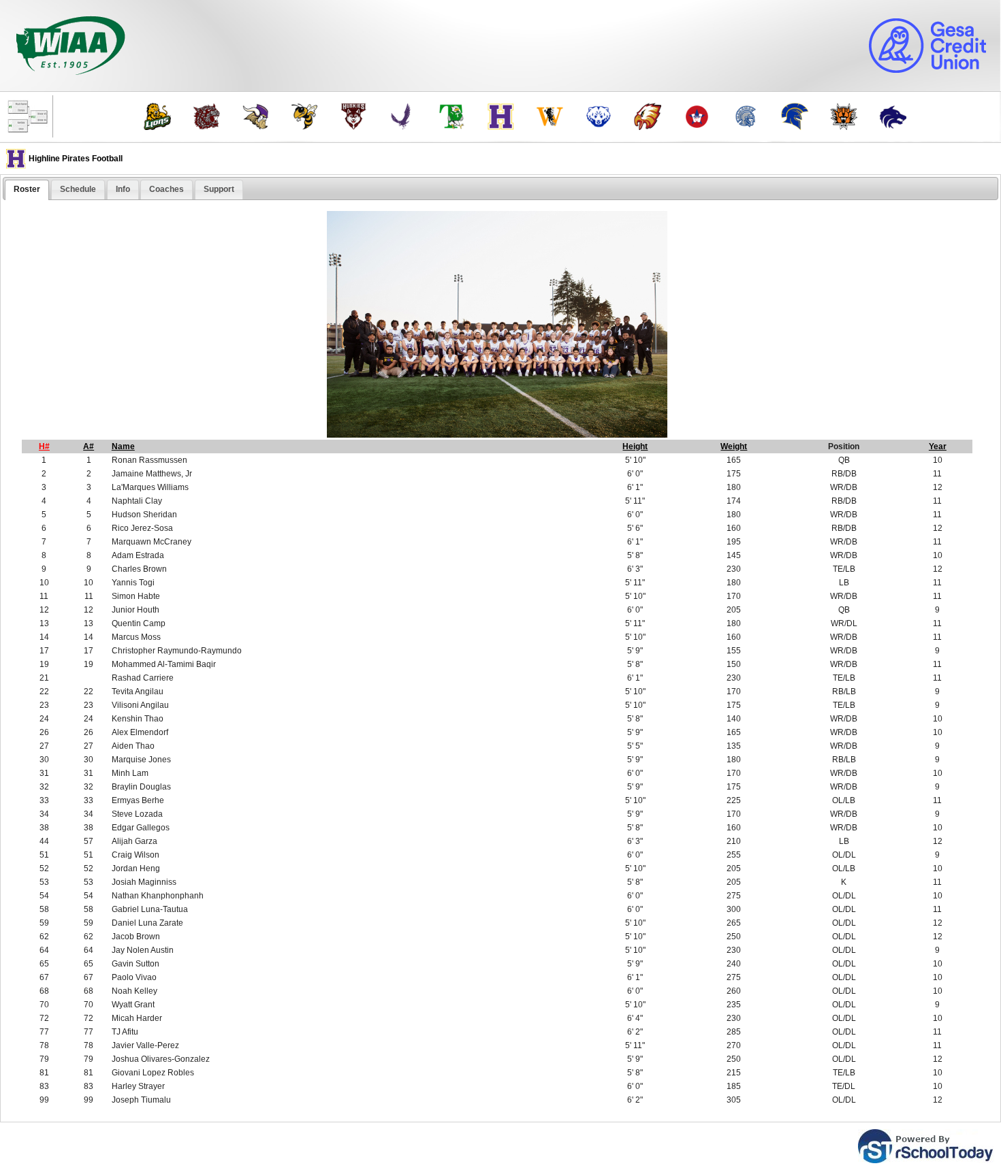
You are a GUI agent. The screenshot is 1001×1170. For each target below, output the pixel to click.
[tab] (27, 190)
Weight (733, 446)
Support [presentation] (219, 189)
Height (635, 446)
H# (44, 446)
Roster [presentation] (27, 189)
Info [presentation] (123, 189)
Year (938, 446)
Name (123, 446)
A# (88, 446)
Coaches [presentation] (166, 189)
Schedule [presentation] (78, 189)
